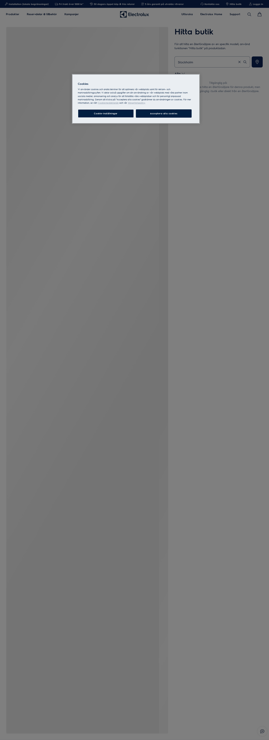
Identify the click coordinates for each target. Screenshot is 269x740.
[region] (136, 99)
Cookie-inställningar (105, 113)
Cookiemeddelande (108, 102)
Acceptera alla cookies (163, 113)
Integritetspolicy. (136, 102)
